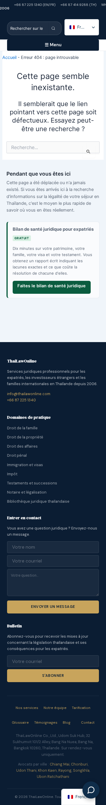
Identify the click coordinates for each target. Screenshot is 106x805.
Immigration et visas (25, 464)
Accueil (9, 57)
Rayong (65, 770)
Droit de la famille (22, 427)
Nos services (27, 707)
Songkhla (81, 770)
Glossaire (20, 722)
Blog (66, 722)
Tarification (81, 707)
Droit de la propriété (25, 437)
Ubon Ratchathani (53, 776)
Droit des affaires (22, 446)
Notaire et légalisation (27, 492)
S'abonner (53, 675)
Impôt (12, 473)
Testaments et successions (32, 483)
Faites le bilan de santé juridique (51, 285)
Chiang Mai (59, 764)
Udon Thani (26, 770)
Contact (88, 722)
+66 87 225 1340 (21, 399)
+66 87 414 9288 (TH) (78, 4)
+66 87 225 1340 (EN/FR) (35, 4)
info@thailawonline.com (28, 393)
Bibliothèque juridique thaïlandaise (38, 501)
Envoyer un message (53, 606)
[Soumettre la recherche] (54, 28)
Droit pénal (17, 455)
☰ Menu (53, 45)
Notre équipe (55, 707)
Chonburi (79, 764)
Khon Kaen (47, 770)
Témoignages (45, 722)
